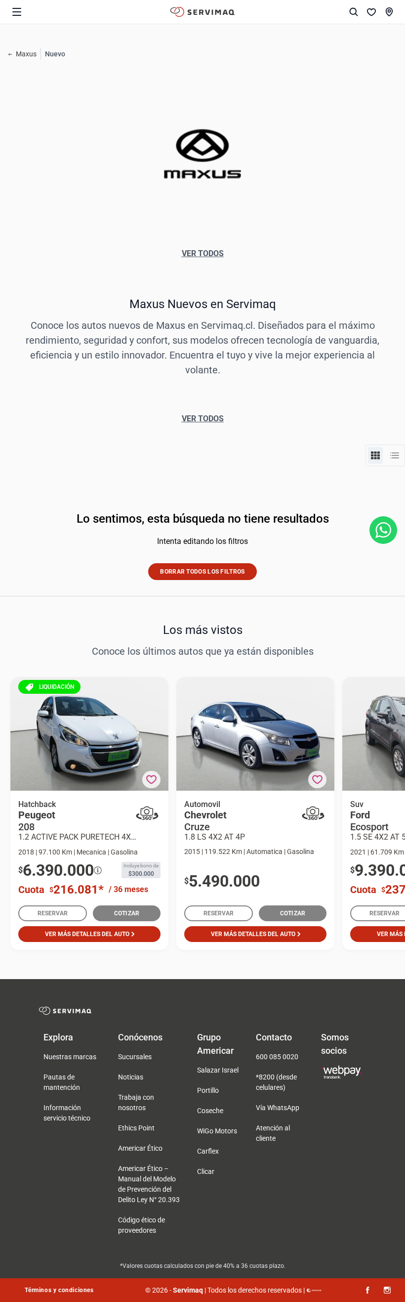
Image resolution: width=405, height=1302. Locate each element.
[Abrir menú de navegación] (17, 12)
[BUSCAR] (354, 12)
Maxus (26, 54)
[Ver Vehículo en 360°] (147, 813)
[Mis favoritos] (371, 12)
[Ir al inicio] (202, 12)
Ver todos (203, 253)
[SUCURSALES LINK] (389, 12)
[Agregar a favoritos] (151, 779)
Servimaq (188, 1290)
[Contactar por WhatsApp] (383, 530)
